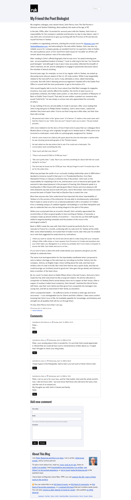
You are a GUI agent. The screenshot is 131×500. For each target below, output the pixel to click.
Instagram (41, 496)
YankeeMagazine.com (39, 46)
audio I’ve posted (39, 467)
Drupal (86, 496)
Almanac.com (89, 43)
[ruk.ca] (65, 8)
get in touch (65, 470)
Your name (35, 409)
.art (81, 496)
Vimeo (52, 496)
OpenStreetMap (64, 496)
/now (62, 464)
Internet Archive (73, 496)
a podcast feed (66, 487)
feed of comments (80, 484)
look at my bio (70, 464)
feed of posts (61, 484)
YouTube (47, 496)
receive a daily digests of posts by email (59, 490)
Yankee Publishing (37, 310)
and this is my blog (49, 458)
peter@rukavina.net (79, 470)
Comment (35, 425)
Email (33, 416)
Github (90, 496)
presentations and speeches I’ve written (67, 467)
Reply (34, 332)
